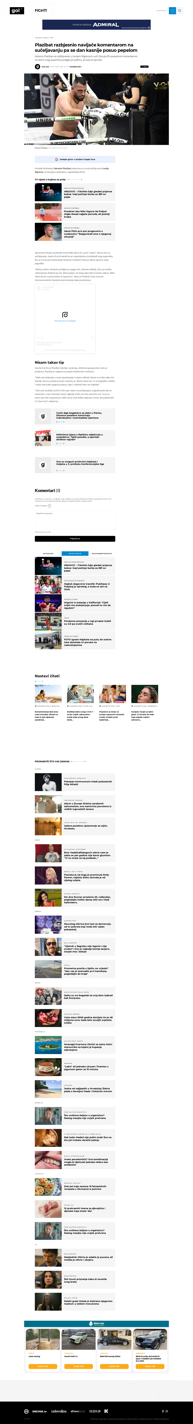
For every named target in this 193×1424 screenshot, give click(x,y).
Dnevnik (40, 1411)
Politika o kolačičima (161, 1419)
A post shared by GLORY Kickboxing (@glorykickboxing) (65, 350)
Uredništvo (103, 1419)
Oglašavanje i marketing (117, 1419)
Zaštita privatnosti (146, 1419)
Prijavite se (75, 539)
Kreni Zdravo (106, 1411)
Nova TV (26, 1411)
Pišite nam (94, 1419)
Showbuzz (78, 1411)
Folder (95, 1411)
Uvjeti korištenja (132, 1419)
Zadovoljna (59, 1411)
